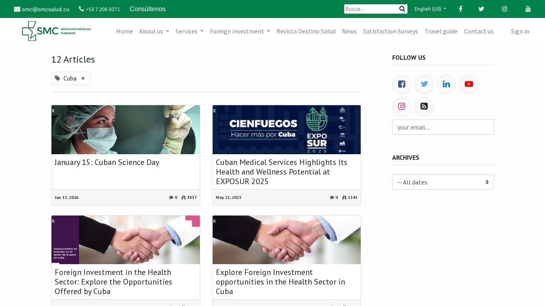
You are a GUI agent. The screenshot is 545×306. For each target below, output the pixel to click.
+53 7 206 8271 (103, 9)
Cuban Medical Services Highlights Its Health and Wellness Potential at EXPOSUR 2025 (282, 171)
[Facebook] (401, 84)
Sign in (520, 31)
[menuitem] (124, 31)
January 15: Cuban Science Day (107, 162)
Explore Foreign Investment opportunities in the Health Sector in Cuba (280, 281)
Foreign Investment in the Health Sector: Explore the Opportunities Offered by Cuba (113, 281)
